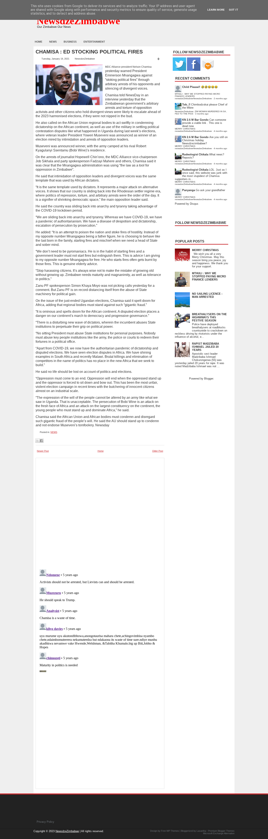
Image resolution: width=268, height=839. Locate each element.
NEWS (53, 432)
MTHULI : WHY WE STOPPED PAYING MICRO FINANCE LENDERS (209, 276)
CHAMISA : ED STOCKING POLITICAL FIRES (89, 51)
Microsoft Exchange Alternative (218, 833)
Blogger (208, 378)
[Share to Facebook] (41, 441)
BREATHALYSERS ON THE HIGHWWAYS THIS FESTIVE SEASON (209, 317)
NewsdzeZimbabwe (78, 20)
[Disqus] (100, 620)
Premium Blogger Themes (221, 831)
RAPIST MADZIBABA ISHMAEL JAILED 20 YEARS (205, 347)
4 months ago (220, 131)
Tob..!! (186, 104)
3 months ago (202, 114)
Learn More (216, 9)
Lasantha (201, 831)
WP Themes (172, 831)
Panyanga (188, 190)
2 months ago (220, 98)
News (53, 41)
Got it (233, 9)
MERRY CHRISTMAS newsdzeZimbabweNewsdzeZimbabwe (193, 130)
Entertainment (94, 41)
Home (38, 41)
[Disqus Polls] (100, 512)
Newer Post (43, 451)
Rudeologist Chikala (195, 154)
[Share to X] (37, 441)
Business (70, 41)
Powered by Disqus (186, 203)
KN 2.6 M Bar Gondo (195, 119)
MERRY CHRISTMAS (205, 250)
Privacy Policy (45, 821)
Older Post (157, 451)
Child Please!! (191, 87)
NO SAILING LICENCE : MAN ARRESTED (207, 295)
